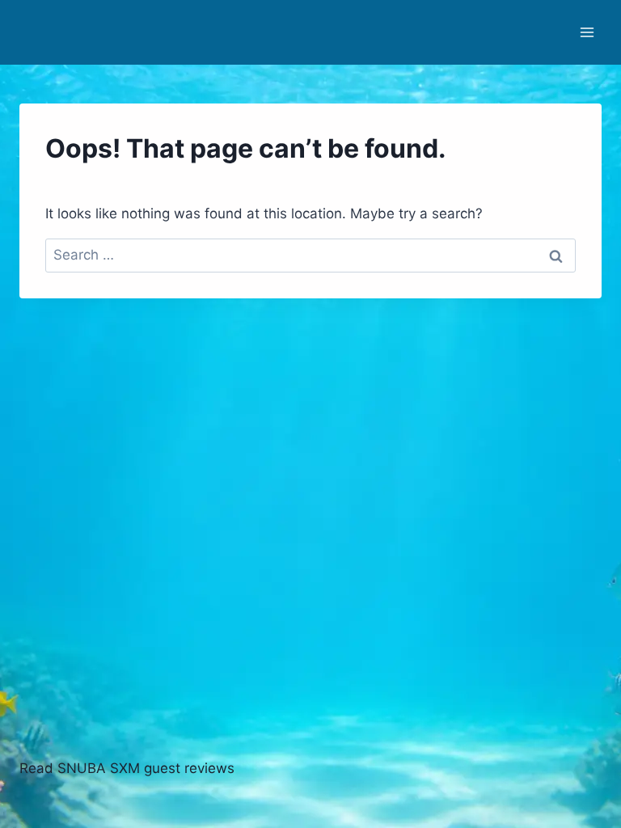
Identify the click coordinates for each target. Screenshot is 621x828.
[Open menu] (587, 31)
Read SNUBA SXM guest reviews (126, 768)
